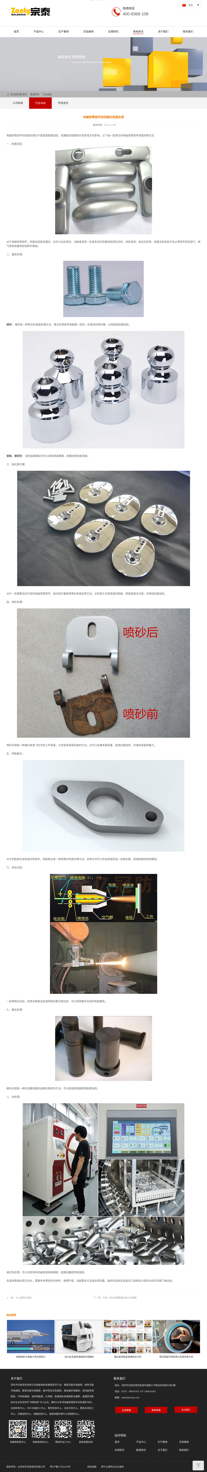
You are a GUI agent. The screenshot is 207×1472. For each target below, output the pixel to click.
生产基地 (63, 31)
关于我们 (163, 31)
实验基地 (88, 31)
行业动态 (47, 94)
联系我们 (188, 31)
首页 (16, 31)
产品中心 (38, 31)
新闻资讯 (138, 31)
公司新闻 (18, 103)
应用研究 (113, 31)
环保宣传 (63, 103)
